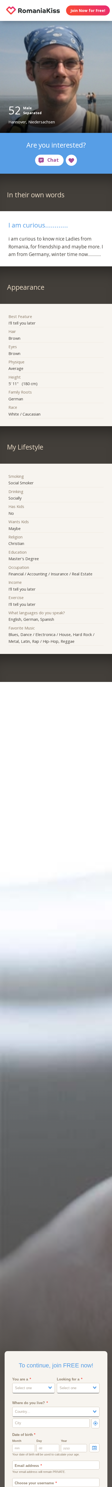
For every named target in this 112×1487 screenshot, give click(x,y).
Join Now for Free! (87, 10)
